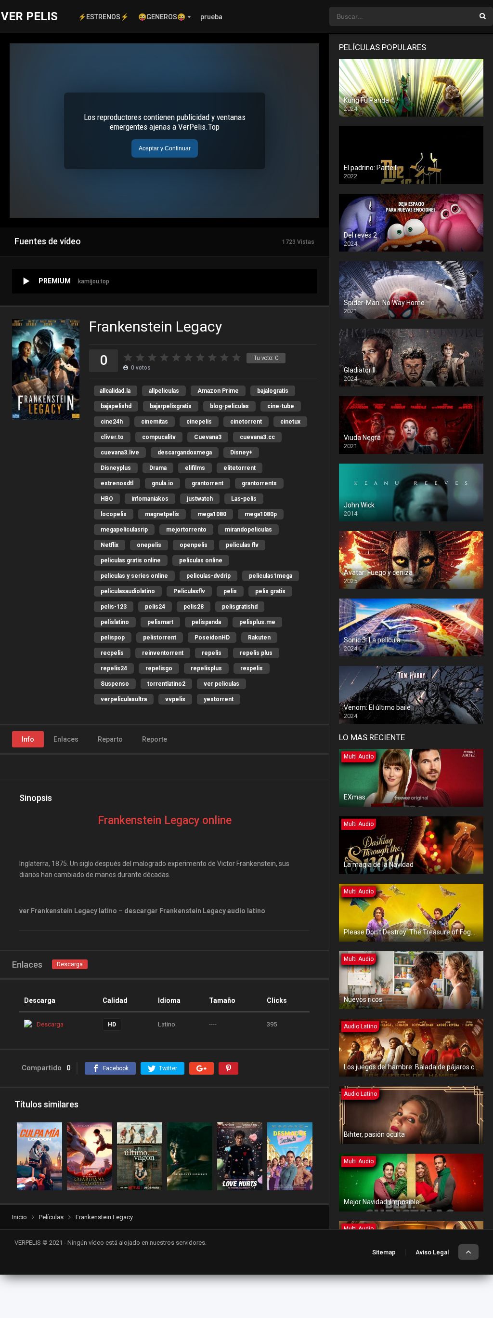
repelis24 (114, 668)
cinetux (290, 421)
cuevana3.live (120, 452)
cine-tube (280, 406)
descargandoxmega (184, 452)
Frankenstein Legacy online (165, 820)
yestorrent (219, 699)
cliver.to (112, 437)
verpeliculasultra (124, 699)
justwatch (200, 498)
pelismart (160, 622)
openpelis (194, 545)
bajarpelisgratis (171, 406)
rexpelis (251, 668)
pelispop (113, 637)
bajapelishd (116, 406)
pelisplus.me (257, 622)
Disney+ (241, 452)
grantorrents (259, 483)
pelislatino (115, 622)
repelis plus (256, 653)
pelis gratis (270, 591)
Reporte (154, 739)
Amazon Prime (218, 390)
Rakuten (259, 637)
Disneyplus (116, 468)
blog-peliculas (229, 406)
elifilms (195, 468)
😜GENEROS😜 (161, 17)
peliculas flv (242, 545)
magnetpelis (162, 514)
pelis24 (155, 606)
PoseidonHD (212, 637)
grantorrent (207, 483)
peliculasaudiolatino (128, 591)
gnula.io (162, 483)
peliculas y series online (134, 575)
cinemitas (154, 421)
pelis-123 (114, 606)
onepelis (149, 545)
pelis (230, 591)
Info (28, 739)
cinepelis (199, 421)
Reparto (110, 739)
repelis (211, 653)
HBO (107, 498)
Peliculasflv (189, 591)
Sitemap (384, 1252)
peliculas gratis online (131, 560)
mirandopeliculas (248, 529)
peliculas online (200, 560)
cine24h (112, 421)
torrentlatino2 (166, 683)
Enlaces (65, 739)
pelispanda (206, 622)
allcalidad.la (115, 390)
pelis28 (193, 606)
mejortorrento (186, 529)
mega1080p (261, 514)
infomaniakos (150, 498)
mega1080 (211, 514)
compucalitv (159, 437)
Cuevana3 (207, 437)
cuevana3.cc (257, 437)
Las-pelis (244, 498)
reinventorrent (162, 653)
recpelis (112, 653)
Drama (158, 468)
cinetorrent (246, 421)
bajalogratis (272, 390)
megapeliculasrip (124, 529)
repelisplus (206, 668)
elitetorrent (239, 468)
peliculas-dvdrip (208, 575)
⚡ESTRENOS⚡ (103, 17)
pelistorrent (159, 637)
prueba (211, 17)
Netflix (109, 545)
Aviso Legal (432, 1252)
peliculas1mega (270, 575)
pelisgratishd (240, 606)
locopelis (114, 514)
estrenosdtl (117, 483)
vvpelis (175, 699)
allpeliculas (164, 390)
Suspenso (115, 683)
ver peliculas (221, 683)
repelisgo (158, 668)
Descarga (70, 964)
